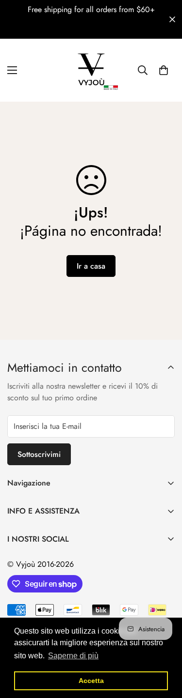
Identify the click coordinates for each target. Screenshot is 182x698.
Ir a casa (91, 266)
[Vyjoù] (91, 70)
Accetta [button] (91, 680)
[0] (163, 70)
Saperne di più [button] (73, 656)
